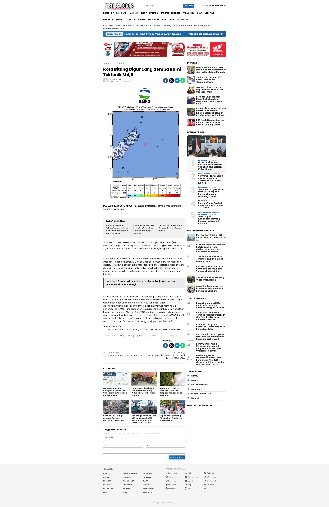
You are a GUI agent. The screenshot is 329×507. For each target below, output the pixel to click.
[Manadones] (119, 5)
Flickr (190, 488)
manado (195, 398)
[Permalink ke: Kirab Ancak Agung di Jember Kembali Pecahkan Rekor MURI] (116, 407)
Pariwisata (128, 481)
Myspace (172, 485)
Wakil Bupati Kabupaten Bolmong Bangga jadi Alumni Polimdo (209, 220)
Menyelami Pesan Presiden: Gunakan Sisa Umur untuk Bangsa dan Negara (210, 288)
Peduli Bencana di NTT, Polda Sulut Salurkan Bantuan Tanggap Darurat (144, 229)
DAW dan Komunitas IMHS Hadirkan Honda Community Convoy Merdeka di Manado (211, 69)
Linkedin (191, 481)
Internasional (130, 473)
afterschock (110, 335)
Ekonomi (107, 481)
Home (105, 473)
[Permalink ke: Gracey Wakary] (105, 80)
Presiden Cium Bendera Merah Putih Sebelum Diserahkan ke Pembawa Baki (209, 100)
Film (105, 492)
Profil (146, 485)
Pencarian (188, 6)
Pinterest (210, 473)
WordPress (211, 477)
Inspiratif (128, 485)
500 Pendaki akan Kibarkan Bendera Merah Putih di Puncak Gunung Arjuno (210, 122)
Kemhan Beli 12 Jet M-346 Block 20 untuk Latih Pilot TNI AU (211, 237)
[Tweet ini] (171, 80)
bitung (122, 335)
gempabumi (153, 335)
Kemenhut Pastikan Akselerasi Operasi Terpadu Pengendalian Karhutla (171, 391)
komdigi (195, 380)
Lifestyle (107, 485)
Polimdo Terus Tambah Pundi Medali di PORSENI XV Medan (210, 205)
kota (165, 335)
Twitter (190, 473)
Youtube (210, 485)
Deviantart (211, 481)
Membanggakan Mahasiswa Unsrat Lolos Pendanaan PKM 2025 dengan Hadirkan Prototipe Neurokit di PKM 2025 (210, 360)
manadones (197, 389)
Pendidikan (202, 160)
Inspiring (216, 212)
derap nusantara (199, 385)
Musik (126, 492)
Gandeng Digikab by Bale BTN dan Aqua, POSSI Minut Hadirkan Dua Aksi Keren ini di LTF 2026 (143, 419)
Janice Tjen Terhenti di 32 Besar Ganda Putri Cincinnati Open (209, 79)
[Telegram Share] (177, 80)
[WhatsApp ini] (182, 80)
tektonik (173, 335)
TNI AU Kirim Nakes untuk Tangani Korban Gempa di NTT (170, 228)
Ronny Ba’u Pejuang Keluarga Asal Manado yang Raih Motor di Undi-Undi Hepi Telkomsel (208, 347)
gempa (140, 335)
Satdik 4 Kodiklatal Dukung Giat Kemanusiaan (210, 278)
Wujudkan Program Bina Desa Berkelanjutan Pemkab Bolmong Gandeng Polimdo (211, 193)
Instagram (172, 481)
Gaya (145, 481)
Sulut (106, 477)
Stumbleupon (193, 477)
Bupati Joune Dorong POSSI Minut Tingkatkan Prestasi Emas (171, 418)
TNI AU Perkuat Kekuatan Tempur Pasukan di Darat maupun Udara (209, 258)
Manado (127, 477)
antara (195, 376)
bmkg (131, 335)
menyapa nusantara (201, 393)
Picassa (171, 488)
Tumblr (171, 477)
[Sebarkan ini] (165, 80)
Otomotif (108, 488)
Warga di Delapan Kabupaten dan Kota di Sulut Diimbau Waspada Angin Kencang (117, 229)
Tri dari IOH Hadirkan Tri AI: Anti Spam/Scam (122, 354)
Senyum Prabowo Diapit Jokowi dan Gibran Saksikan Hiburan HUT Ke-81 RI (210, 179)
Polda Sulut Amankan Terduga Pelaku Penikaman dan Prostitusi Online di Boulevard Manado (210, 316)
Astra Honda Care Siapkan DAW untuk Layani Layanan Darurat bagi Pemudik (210, 336)
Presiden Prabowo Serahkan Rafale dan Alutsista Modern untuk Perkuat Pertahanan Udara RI (210, 248)
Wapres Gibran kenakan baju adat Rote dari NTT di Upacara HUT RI (209, 89)
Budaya (126, 488)
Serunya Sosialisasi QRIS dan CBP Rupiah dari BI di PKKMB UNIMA (166, 355)
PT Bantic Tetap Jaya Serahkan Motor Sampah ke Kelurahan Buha (210, 326)
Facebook (172, 473)
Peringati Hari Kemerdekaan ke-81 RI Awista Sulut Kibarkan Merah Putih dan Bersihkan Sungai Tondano (211, 111)
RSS (208, 488)
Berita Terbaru (204, 174)
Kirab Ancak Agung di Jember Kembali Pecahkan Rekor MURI (113, 418)
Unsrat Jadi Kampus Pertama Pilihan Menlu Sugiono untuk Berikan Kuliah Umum (210, 165)
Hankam (147, 477)
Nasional (147, 473)
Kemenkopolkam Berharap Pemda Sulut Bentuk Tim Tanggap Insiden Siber (210, 268)
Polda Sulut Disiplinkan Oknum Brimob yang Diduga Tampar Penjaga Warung (204, 34)
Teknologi (148, 492)
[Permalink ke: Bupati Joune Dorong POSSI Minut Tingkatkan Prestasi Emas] (172, 407)
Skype (190, 485)
